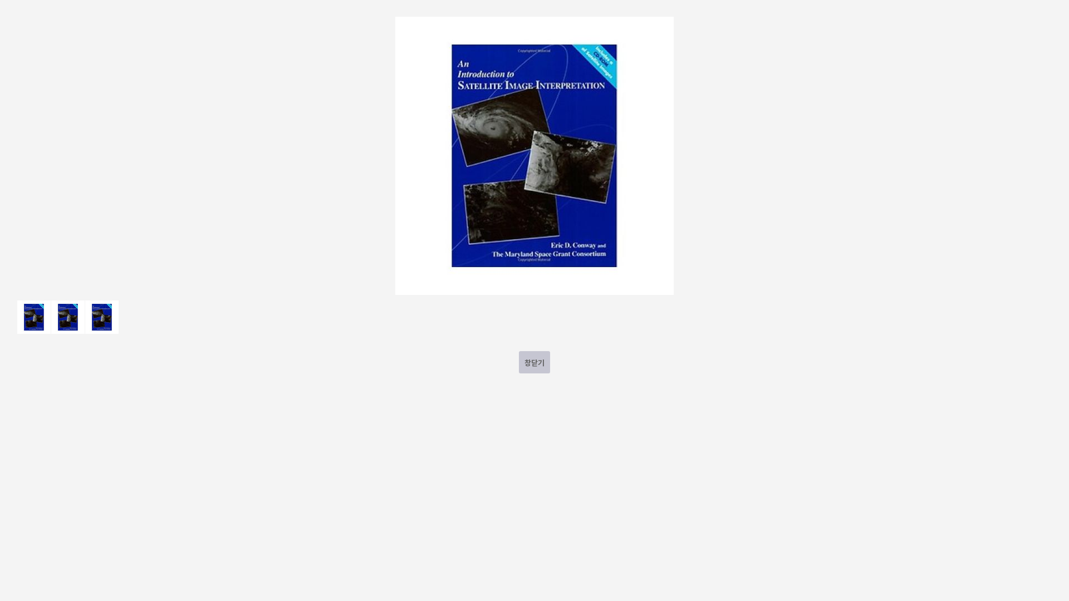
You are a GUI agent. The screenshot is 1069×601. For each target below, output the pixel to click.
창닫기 (534, 362)
